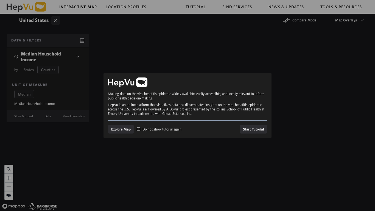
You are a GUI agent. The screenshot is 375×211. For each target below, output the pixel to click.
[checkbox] (138, 129)
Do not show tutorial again (161, 129)
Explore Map (121, 129)
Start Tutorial (253, 129)
